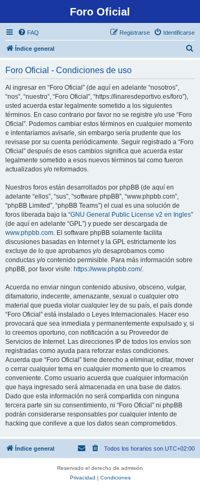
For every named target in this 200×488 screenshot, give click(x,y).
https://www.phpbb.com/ (108, 269)
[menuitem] (28, 32)
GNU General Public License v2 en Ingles (130, 214)
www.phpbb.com (29, 233)
